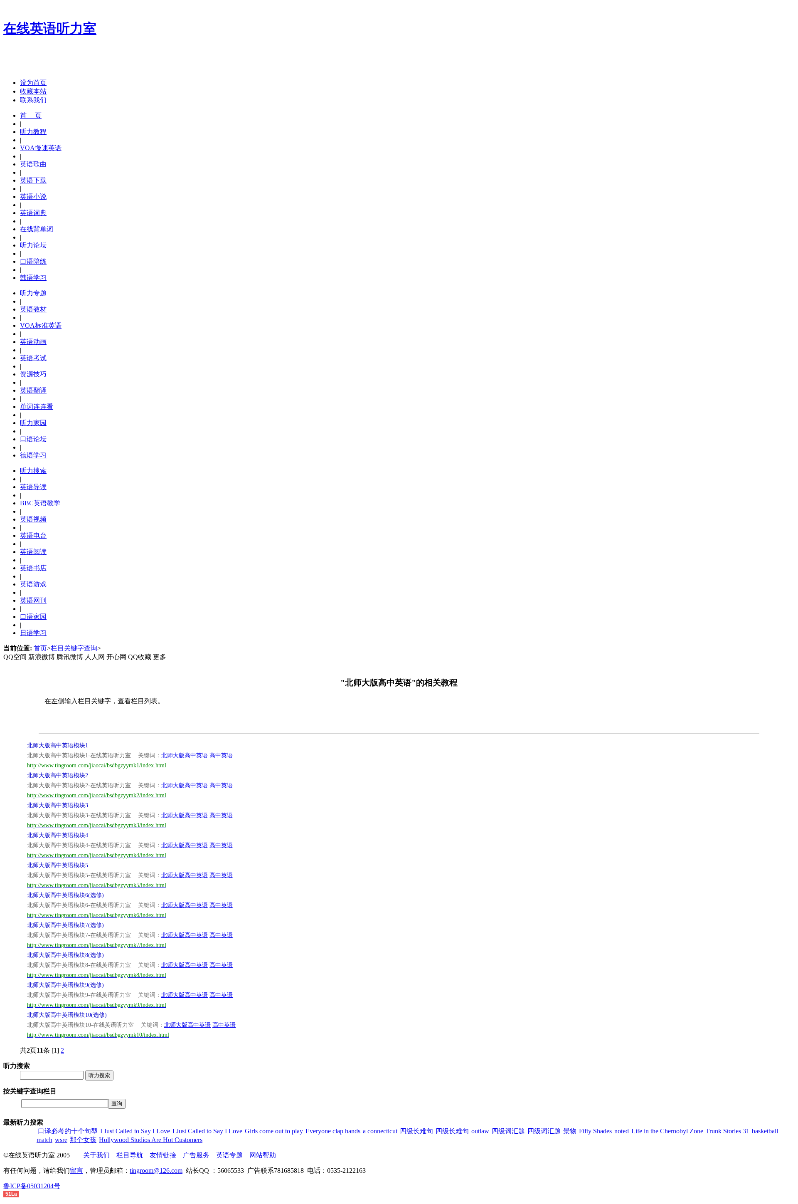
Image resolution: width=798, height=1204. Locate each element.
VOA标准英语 (41, 325)
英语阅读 (33, 551)
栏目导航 (129, 1155)
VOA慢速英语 (41, 147)
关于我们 (96, 1155)
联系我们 (33, 100)
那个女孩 (83, 1139)
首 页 (31, 115)
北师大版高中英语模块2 (57, 775)
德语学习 (33, 455)
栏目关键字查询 (74, 648)
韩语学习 (33, 277)
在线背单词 (36, 228)
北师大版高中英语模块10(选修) (67, 1015)
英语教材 (33, 309)
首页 (40, 648)
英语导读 (33, 486)
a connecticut (380, 1131)
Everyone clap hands (332, 1131)
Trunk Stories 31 (727, 1131)
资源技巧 (33, 374)
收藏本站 (33, 91)
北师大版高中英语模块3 (57, 805)
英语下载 (33, 180)
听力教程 (33, 131)
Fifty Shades (595, 1131)
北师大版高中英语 (184, 755)
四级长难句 (416, 1131)
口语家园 (33, 616)
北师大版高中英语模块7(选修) (65, 925)
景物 (569, 1131)
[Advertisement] (100, 59)
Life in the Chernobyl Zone (667, 1131)
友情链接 (163, 1155)
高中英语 (221, 755)
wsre (61, 1139)
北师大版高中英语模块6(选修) (65, 895)
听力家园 (33, 422)
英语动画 (33, 341)
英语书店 (33, 567)
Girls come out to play (274, 1131)
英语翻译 (33, 390)
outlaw (480, 1131)
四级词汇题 (508, 1131)
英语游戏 (33, 584)
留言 (76, 1170)
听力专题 (33, 293)
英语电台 (33, 535)
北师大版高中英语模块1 (57, 745)
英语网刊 (33, 600)
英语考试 (33, 357)
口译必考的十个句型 (68, 1131)
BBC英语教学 (40, 503)
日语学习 (33, 632)
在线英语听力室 (49, 28)
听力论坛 (33, 245)
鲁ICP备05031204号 (31, 1185)
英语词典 (33, 212)
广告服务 (196, 1155)
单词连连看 (36, 406)
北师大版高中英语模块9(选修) (65, 985)
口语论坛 (33, 439)
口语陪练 (33, 261)
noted (621, 1131)
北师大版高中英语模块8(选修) (65, 955)
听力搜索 (33, 470)
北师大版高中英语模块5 (57, 865)
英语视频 (33, 519)
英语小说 (33, 196)
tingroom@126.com (156, 1170)
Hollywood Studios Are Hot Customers (150, 1139)
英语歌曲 (33, 164)
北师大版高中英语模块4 (57, 835)
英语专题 (229, 1155)
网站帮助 (262, 1155)
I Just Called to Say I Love (135, 1131)
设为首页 (33, 82)
